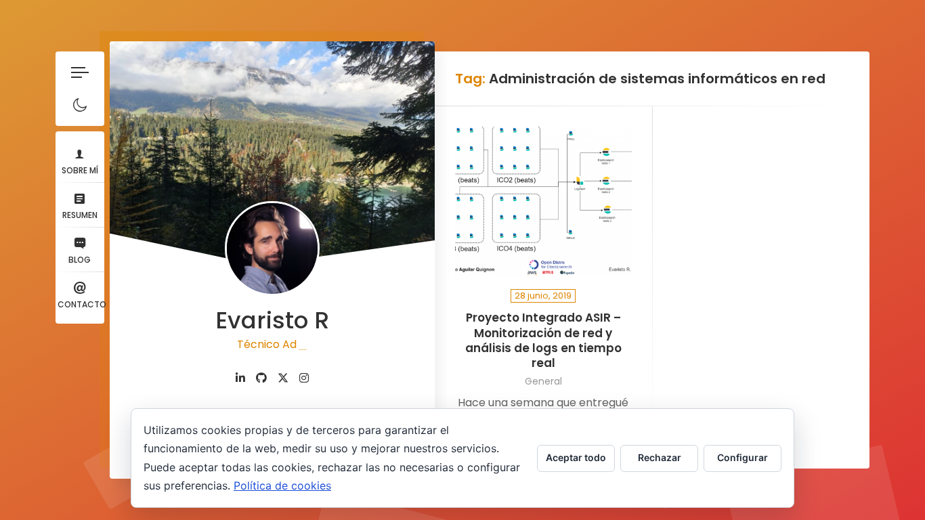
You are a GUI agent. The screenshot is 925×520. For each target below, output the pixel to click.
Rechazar (659, 457)
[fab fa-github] (261, 378)
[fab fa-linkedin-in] (240, 378)
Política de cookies (282, 485)
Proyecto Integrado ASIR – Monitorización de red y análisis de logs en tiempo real (543, 340)
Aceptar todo (576, 457)
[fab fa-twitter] (283, 378)
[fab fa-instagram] (304, 378)
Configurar (742, 457)
